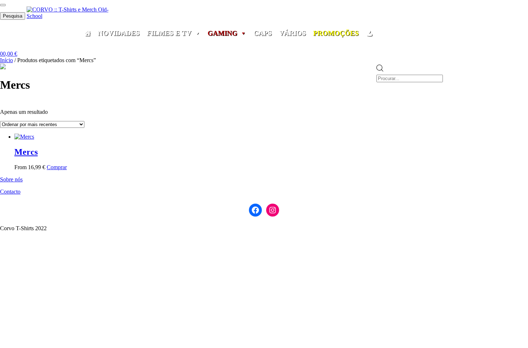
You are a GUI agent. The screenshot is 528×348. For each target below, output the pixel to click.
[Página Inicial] (87, 33)
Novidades (119, 33)
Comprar (57, 167)
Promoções (336, 33)
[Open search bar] (380, 60)
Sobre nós (11, 179)
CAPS (263, 33)
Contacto (10, 192)
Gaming (222, 33)
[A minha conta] (369, 33)
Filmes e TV (169, 33)
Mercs (26, 152)
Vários (292, 33)
